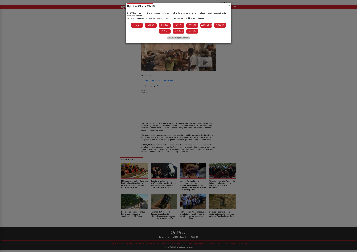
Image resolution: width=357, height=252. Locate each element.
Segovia (220, 25)
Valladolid (178, 30)
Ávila (137, 25)
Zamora (192, 30)
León (178, 25)
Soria (164, 30)
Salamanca (206, 25)
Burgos (164, 25)
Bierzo (151, 25)
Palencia (192, 25)
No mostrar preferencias (178, 38)
